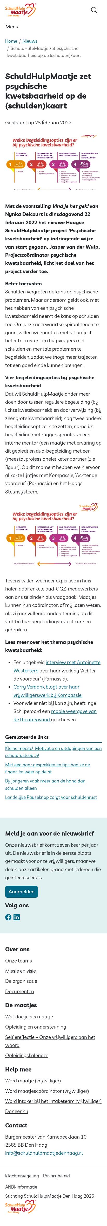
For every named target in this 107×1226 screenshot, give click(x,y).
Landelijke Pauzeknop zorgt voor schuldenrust (51, 797)
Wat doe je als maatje (29, 1016)
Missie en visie (20, 971)
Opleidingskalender (26, 1055)
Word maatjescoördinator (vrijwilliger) (47, 1091)
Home (11, 41)
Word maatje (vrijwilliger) (33, 1080)
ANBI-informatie (21, 1187)
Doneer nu (16, 1111)
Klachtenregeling (22, 1175)
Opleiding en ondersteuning (35, 1027)
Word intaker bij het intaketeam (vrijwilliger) (53, 1101)
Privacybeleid (56, 1175)
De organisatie (21, 981)
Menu (11, 26)
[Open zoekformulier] (94, 10)
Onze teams (18, 961)
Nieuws (30, 41)
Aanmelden (22, 891)
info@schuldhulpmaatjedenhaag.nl (44, 1153)
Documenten (19, 991)
